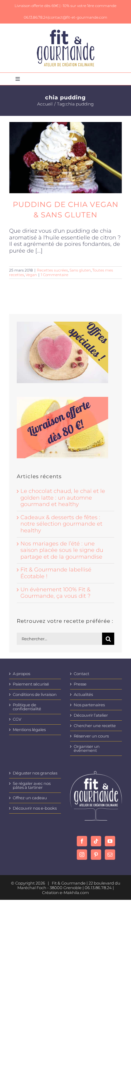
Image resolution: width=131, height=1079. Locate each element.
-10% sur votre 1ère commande (88, 5)
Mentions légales (29, 730)
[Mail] (110, 854)
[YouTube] (110, 841)
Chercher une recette (95, 726)
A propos (21, 674)
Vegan (31, 274)
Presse (80, 684)
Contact (81, 674)
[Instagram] (82, 854)
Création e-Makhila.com (65, 892)
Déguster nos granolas (35, 773)
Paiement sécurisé (31, 684)
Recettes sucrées (52, 270)
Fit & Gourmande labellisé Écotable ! (55, 573)
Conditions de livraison (35, 695)
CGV (17, 719)
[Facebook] (82, 841)
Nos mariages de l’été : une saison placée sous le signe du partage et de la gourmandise (61, 550)
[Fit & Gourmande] (65, 32)
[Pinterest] (96, 854)
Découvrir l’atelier (91, 715)
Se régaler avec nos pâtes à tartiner (32, 785)
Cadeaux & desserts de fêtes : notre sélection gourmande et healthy (61, 524)
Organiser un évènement (87, 748)
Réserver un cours (91, 736)
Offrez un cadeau (30, 798)
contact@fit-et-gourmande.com (78, 17)
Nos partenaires (89, 705)
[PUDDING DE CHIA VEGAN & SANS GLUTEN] (65, 157)
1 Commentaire (54, 274)
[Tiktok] (96, 841)
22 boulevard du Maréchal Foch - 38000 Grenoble (68, 885)
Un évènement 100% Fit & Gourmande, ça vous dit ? (55, 593)
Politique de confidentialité (27, 707)
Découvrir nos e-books (35, 808)
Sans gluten (80, 270)
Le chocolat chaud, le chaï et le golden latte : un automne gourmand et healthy (62, 498)
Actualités (83, 695)
